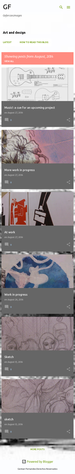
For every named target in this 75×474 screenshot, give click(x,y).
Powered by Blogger (39, 461)
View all (9, 61)
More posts (37, 449)
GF (7, 6)
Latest (7, 42)
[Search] (61, 7)
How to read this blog (34, 42)
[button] (68, 120)
